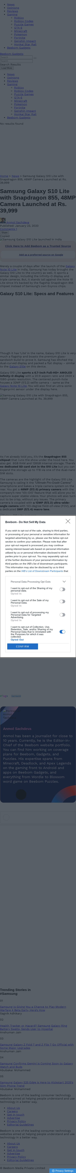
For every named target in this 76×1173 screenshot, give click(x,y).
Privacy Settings (64, 1170)
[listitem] (38, 581)
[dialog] (38, 586)
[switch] (62, 589)
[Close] (69, 522)
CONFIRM (22, 646)
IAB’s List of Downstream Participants (42, 571)
